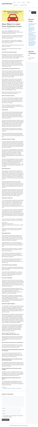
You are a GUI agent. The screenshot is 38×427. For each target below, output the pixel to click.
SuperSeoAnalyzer (7, 3)
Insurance (18, 2)
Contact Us (28, 2)
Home (14, 2)
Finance (23, 2)
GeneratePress (25, 425)
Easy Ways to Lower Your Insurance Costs (32, 25)
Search (29, 10)
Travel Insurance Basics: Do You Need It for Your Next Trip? (12, 388)
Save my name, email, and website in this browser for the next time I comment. (13, 416)
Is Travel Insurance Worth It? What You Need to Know (32, 39)
